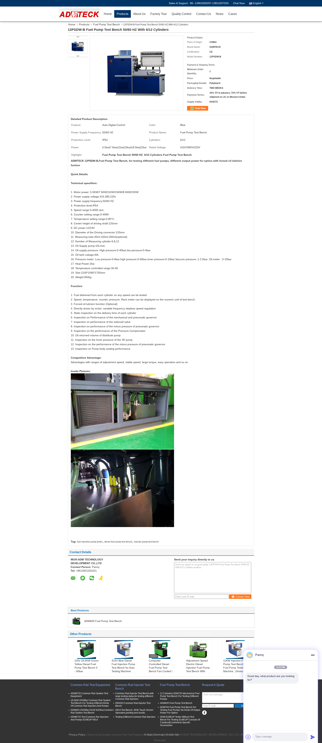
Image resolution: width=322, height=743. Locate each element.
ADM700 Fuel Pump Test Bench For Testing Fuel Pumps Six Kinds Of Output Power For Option (180, 710)
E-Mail (148, 734)
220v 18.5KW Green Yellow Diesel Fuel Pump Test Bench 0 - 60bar (87, 666)
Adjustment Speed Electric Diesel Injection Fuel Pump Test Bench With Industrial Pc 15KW (198, 667)
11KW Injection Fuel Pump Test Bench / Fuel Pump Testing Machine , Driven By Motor (235, 667)
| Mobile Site (172, 734)
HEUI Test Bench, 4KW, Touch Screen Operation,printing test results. (134, 711)
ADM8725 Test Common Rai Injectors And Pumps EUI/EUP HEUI (90, 718)
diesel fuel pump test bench (118, 541)
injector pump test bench (146, 541)
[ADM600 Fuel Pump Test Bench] (76, 620)
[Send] (313, 737)
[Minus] (312, 655)
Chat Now (239, 3)
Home (108, 13)
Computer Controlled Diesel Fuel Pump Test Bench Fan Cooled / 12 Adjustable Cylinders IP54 (160, 669)
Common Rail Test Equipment (90, 684)
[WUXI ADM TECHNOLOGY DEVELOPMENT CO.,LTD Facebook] (204, 712)
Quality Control (181, 13)
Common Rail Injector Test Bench (132, 686)
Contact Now (243, 596)
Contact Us (203, 13)
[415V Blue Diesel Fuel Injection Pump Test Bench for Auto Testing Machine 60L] (124, 649)
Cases (232, 13)
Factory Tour (158, 13)
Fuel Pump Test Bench (106, 24)
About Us (139, 13)
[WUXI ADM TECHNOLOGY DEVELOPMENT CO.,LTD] (80, 14)
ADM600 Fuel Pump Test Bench (103, 621)
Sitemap (159, 734)
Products (122, 13)
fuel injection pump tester (89, 541)
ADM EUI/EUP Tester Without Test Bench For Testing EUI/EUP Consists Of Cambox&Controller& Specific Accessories (180, 721)
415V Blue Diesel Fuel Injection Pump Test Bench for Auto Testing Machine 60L (123, 667)
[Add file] (248, 737)
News (219, 13)
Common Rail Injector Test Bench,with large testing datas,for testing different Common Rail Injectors (134, 696)
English (257, 3)
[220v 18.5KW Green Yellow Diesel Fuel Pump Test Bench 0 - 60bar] (87, 649)
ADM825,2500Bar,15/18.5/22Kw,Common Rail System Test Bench (92, 711)
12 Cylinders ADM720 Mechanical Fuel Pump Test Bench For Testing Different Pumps (180, 696)
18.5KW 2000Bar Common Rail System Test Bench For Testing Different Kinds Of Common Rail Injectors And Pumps (91, 703)
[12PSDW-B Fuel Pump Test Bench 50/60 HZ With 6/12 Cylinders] (78, 46)
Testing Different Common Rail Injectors (135, 717)
